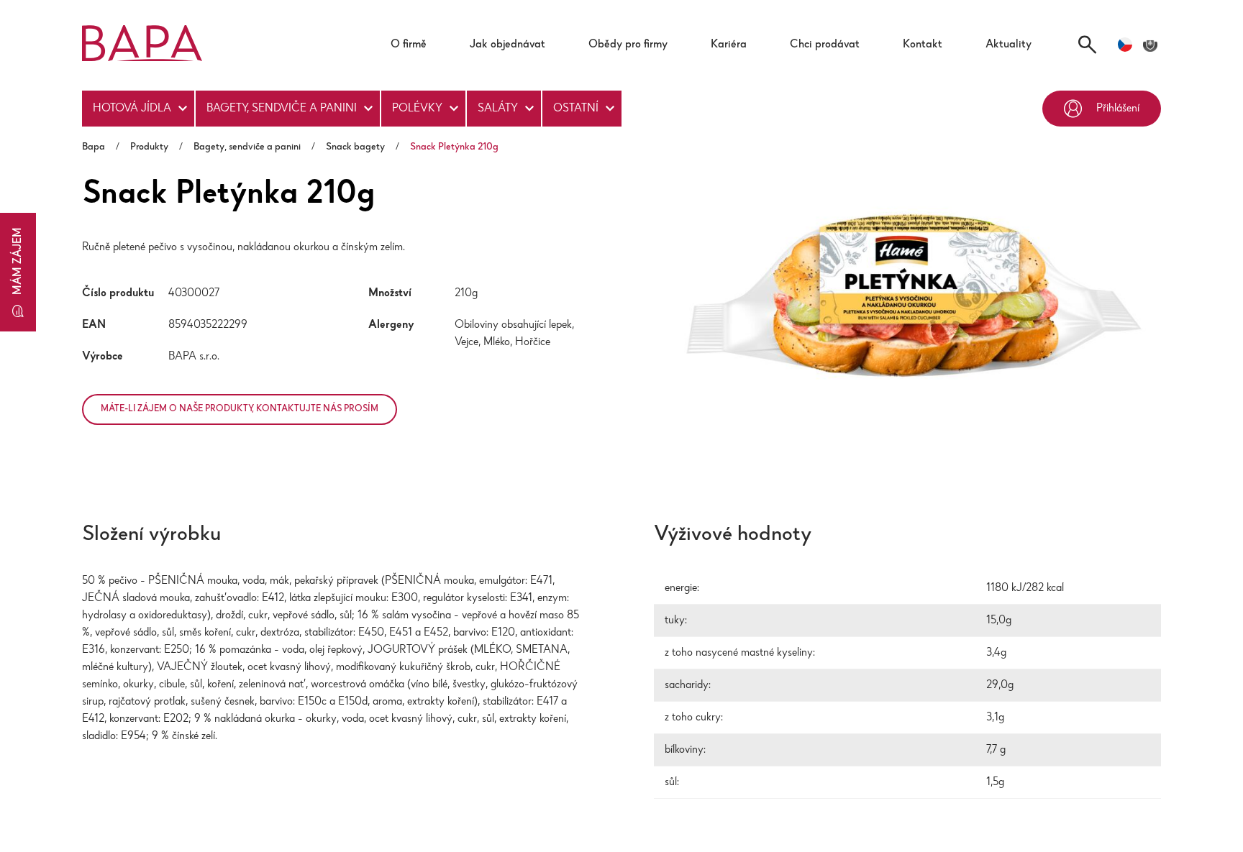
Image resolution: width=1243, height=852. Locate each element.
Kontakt (922, 44)
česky (1125, 44)
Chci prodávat (825, 44)
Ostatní (575, 108)
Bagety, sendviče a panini (281, 108)
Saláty (498, 108)
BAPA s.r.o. (193, 356)
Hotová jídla (132, 108)
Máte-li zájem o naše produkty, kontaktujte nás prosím (275, 413)
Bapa (93, 147)
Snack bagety (355, 147)
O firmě (409, 44)
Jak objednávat (507, 44)
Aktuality (1008, 44)
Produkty (149, 147)
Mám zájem (18, 261)
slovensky (1150, 44)
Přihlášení (1117, 108)
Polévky (417, 108)
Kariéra (729, 44)
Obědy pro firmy (628, 44)
